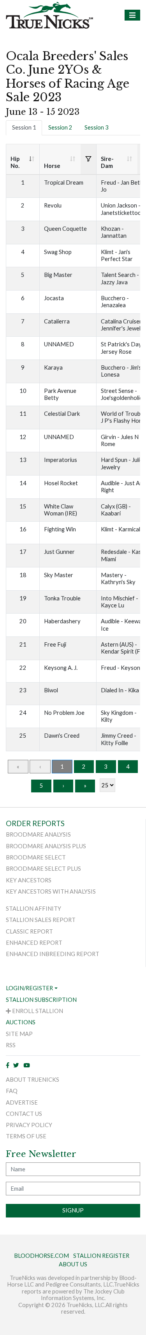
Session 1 (24, 127)
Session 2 (60, 127)
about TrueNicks (32, 1079)
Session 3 (96, 127)
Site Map (19, 1034)
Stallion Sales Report (41, 920)
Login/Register (29, 988)
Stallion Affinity (33, 908)
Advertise (22, 1102)
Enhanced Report (34, 942)
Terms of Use (26, 1136)
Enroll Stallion (37, 1011)
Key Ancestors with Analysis (51, 891)
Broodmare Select (36, 857)
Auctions (20, 1022)
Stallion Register (101, 1255)
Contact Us (24, 1113)
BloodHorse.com (41, 1255)
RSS (11, 1045)
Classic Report (29, 931)
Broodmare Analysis (38, 834)
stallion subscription (41, 999)
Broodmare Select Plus (43, 868)
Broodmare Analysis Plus (46, 846)
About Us (73, 1264)
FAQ (12, 1091)
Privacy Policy (29, 1125)
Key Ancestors (28, 880)
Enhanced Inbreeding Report (52, 954)
